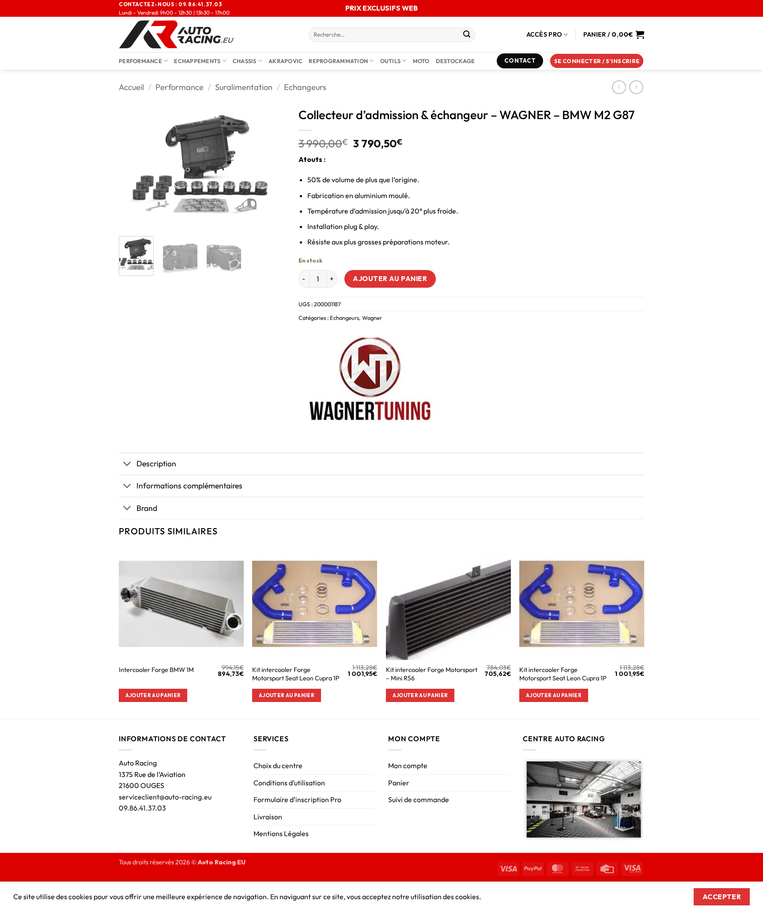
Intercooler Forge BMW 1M (156, 670)
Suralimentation (243, 87)
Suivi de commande (418, 799)
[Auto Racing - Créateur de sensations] (207, 34)
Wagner (372, 317)
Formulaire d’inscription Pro (297, 799)
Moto (421, 60)
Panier (398, 782)
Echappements (197, 60)
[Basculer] (127, 464)
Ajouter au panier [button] (153, 695)
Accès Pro (544, 34)
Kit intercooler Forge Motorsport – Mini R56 (431, 674)
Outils (390, 60)
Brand (146, 508)
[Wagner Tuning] (369, 380)
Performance (140, 60)
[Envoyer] (466, 34)
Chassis (245, 60)
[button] (597, 61)
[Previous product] (636, 87)
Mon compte (407, 765)
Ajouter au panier (390, 278)
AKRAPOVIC (285, 60)
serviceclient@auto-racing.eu (165, 796)
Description (156, 463)
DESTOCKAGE (455, 60)
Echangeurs (305, 87)
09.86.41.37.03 (142, 807)
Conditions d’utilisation (289, 782)
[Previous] (133, 166)
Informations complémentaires (189, 485)
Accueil (131, 87)
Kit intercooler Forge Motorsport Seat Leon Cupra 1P (296, 674)
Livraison (267, 816)
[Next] (271, 166)
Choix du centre (277, 765)
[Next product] (619, 87)
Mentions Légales (281, 833)
